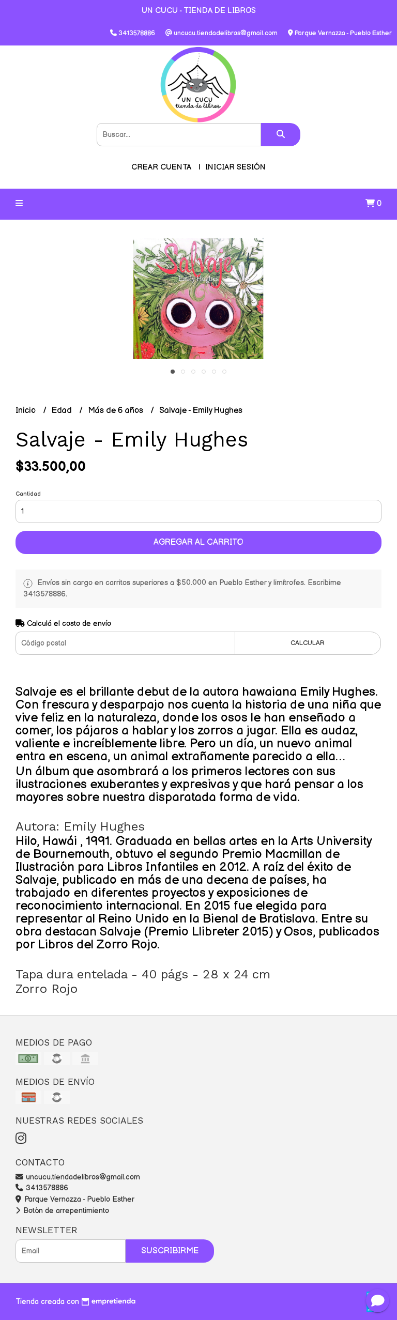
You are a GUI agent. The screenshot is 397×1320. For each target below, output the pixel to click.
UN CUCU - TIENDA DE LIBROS (199, 11)
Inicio (27, 411)
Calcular (308, 643)
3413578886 (46, 1188)
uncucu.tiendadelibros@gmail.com (82, 1177)
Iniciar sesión (235, 167)
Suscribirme (169, 1251)
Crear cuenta (161, 167)
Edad (63, 411)
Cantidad (28, 493)
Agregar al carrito (198, 542)
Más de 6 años (116, 411)
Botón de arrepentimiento (65, 1210)
